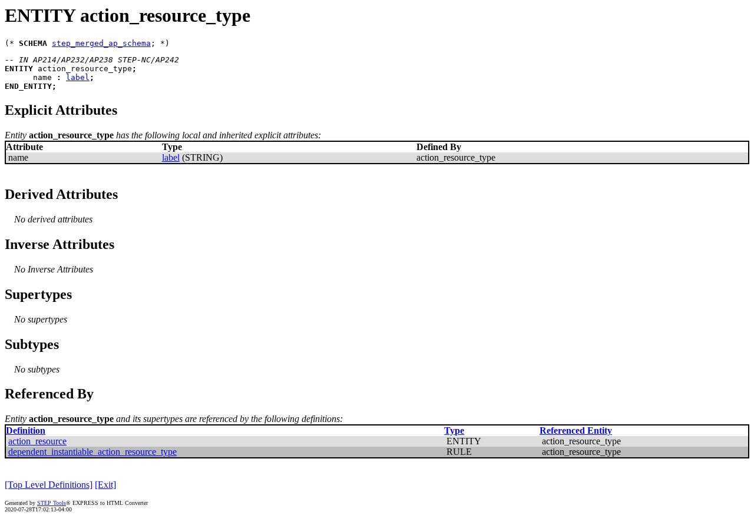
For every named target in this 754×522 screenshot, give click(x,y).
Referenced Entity (576, 430)
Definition (25, 430)
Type (454, 430)
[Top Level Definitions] (48, 485)
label (78, 77)
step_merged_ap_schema (101, 43)
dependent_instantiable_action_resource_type (92, 452)
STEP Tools (51, 503)
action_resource (37, 441)
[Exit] (105, 485)
